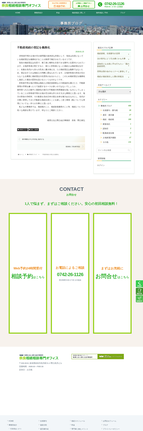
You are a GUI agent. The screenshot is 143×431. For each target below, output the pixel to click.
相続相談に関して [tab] (78, 13)
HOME (17, 13)
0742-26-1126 (114, 4)
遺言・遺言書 (117, 115)
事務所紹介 (13, 425)
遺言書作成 (44, 429)
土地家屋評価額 (117, 138)
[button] (129, 150)
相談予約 (59, 4)
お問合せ (84, 4)
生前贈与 (43, 421)
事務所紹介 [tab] (38, 13)
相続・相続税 (34, 129)
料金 (58, 13)
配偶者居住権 (117, 133)
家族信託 (117, 124)
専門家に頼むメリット (80, 429)
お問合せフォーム (109, 421)
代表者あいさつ (15, 429)
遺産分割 (43, 425)
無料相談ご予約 (102, 13)
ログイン (101, 165)
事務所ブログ (23, 129)
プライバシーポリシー (111, 429)
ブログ (122, 13)
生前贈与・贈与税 (117, 110)
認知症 (117, 129)
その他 (117, 142)
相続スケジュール (78, 421)
